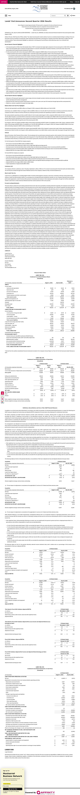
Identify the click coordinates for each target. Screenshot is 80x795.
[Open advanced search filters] (67, 15)
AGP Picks (3, 1)
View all (77, 1)
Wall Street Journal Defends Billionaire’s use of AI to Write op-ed (48, 2)
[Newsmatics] (2, 401)
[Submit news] (2, 393)
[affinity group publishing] (2, 399)
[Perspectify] (2, 396)
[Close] (22, 769)
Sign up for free (12, 789)
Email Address (7, 783)
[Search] (65, 15)
